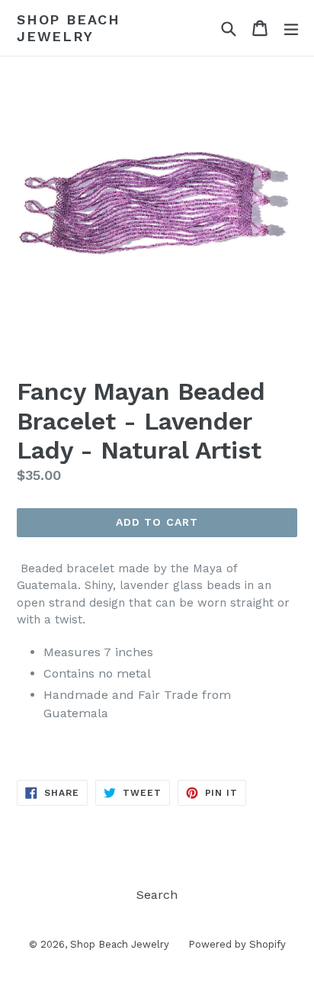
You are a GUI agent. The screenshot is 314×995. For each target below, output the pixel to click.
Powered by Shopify (237, 944)
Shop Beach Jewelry (68, 27)
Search (157, 894)
